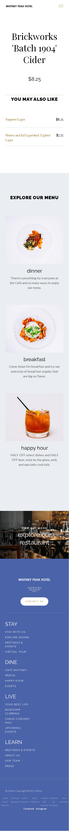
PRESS (9, 766)
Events (10, 686)
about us (12, 755)
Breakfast (34, 359)
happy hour (14, 680)
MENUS (10, 675)
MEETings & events (14, 644)
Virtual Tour (16, 651)
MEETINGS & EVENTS (20, 750)
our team (12, 760)
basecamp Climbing (13, 711)
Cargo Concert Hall (17, 721)
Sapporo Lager (15, 119)
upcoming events (13, 730)
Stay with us (15, 632)
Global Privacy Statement (5, 801)
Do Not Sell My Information (53, 801)
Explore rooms (17, 637)
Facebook (29, 808)
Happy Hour (34, 448)
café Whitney (16, 670)
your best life (17, 704)
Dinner (34, 271)
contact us (34, 601)
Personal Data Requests (44, 801)
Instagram (41, 808)
